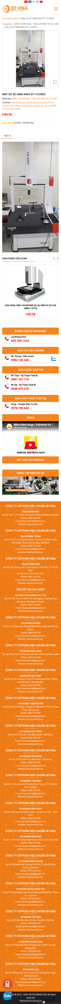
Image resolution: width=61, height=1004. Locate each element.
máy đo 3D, (38, 105)
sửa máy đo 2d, (28, 102)
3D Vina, (6, 109)
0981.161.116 (20, 379)
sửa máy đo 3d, (43, 102)
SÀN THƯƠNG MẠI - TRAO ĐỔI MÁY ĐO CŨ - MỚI (36, 24)
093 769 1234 (20, 341)
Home (5, 18)
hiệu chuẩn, (15, 109)
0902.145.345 (20, 360)
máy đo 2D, (16, 102)
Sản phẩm (15, 18)
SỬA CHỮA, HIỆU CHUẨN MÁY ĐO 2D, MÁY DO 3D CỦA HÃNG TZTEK (30, 307)
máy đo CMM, (50, 105)
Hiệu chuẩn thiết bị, (24, 105)
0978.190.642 (20, 408)
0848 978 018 (20, 389)
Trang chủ (7, 24)
